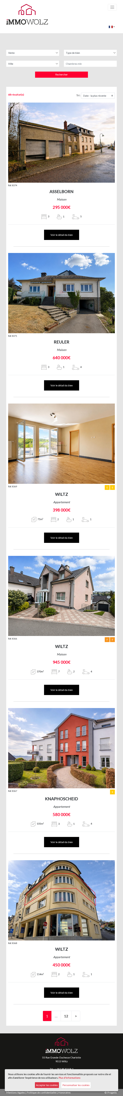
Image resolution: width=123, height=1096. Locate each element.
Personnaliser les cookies (76, 1085)
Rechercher (61, 74)
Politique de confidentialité (41, 1092)
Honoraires (64, 1092)
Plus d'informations (69, 1077)
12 (66, 1016)
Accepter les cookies (47, 1085)
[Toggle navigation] (112, 7)
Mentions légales (15, 1092)
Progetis (112, 1092)
